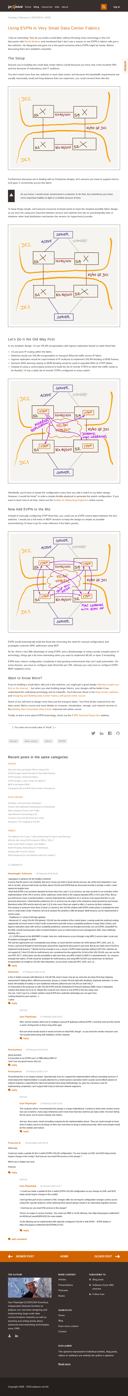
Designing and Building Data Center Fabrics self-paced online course (49, 695)
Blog (60, 1320)
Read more (64, 1364)
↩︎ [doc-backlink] (55, 727)
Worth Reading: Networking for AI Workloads (28, 848)
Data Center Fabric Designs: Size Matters (26, 844)
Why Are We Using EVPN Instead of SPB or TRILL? (31, 840)
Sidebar (125, 66)
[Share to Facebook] (110, 734)
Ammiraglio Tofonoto (20, 873)
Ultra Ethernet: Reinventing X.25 (22, 814)
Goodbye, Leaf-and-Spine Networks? (25, 803)
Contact (62, 1331)
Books (61, 1295)
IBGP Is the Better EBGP (19, 784)
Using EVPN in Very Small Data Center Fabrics (54, 28)
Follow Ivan (98, 1294)
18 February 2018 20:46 (37, 1050)
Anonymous (15, 1049)
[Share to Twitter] (93, 734)
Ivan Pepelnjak (28, 1016)
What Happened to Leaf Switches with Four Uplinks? (32, 855)
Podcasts (63, 1290)
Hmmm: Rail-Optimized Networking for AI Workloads (31, 807)
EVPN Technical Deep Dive (86, 715)
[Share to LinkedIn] (102, 734)
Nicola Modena (32, 41)
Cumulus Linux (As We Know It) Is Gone (26, 818)
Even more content (68, 1326)
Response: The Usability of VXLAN (24, 822)
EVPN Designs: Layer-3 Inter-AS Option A (27, 781)
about (65, 6)
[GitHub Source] (118, 734)
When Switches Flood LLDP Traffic (23, 811)
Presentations (65, 1285)
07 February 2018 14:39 (34, 972)
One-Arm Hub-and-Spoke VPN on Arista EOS (28, 770)
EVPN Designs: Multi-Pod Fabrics (23, 777)
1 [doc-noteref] (36, 495)
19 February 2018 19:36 (51, 1103)
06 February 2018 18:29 (47, 873)
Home (64, 1256)
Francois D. (14, 1142)
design (13, 741)
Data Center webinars (107, 692)
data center (31, 741)
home (28, 6)
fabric (48, 741)
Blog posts (98, 1279)
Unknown (13, 972)
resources (46, 6)
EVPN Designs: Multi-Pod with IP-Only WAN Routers (31, 773)
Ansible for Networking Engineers (70, 500)
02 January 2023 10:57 (50, 1186)
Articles (62, 1279)
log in (117, 6)
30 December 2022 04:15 (36, 1143)
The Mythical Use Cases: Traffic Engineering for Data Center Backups (39, 837)
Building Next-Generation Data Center (32, 709)
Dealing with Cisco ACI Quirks (21, 851)
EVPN (62, 741)
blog (36, 6)
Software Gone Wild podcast (103, 1287)
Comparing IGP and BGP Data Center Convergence (31, 788)
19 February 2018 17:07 (37, 1071)
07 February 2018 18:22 (51, 1017)
